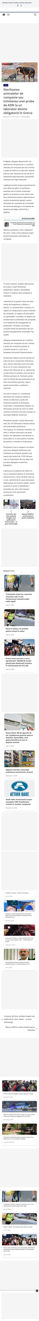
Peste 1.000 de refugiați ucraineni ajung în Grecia (18, 1093)
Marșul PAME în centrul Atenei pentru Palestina (20, 1028)
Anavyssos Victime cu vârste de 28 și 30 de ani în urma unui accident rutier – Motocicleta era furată (19, 939)
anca (18, 117)
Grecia (5, 85)
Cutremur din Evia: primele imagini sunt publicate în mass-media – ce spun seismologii (19, 1019)
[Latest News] (4, 14)
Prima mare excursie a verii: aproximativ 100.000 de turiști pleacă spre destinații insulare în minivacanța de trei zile (19, 1249)
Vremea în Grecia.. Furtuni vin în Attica (16, 893)
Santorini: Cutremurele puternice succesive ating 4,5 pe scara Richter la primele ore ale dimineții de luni (18, 915)
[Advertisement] (19, 42)
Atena (15, 209)
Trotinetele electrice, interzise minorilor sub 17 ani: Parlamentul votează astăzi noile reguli (22, 224)
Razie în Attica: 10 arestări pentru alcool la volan (18, 1227)
